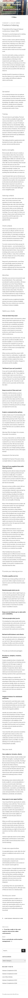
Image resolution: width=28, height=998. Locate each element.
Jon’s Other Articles (7, 977)
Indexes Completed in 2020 (9, 973)
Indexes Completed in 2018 (9, 983)
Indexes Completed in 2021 (9, 970)
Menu (14, 17)
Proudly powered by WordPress (10, 994)
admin (18, 23)
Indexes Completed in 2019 (9, 980)
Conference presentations (14, 918)
